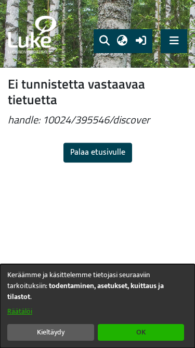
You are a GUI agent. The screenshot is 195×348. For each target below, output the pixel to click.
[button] (104, 41)
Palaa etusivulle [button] (97, 152)
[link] (34, 34)
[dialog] (97, 306)
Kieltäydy (50, 332)
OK (141, 332)
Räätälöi (19, 311)
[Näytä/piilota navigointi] (174, 41)
